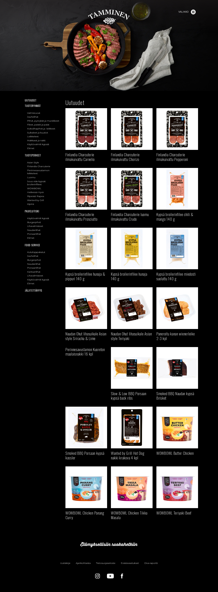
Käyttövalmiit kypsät (38, 144)
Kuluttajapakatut (36, 252)
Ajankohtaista (83, 563)
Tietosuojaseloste (105, 563)
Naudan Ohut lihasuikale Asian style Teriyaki (131, 336)
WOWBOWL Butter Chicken (175, 453)
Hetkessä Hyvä (35, 192)
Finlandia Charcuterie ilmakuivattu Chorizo (125, 157)
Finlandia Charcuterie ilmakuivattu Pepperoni (172, 157)
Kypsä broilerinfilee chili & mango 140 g (174, 216)
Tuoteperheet (33, 155)
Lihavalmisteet (35, 226)
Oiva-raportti (151, 563)
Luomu (31, 177)
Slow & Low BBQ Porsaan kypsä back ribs (128, 396)
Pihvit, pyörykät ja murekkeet (43, 120)
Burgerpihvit (34, 222)
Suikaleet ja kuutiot (37, 132)
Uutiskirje (65, 563)
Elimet (30, 148)
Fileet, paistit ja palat (38, 124)
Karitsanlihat (33, 271)
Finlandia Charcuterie (38, 166)
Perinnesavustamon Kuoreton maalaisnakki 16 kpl (85, 351)
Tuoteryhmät (33, 106)
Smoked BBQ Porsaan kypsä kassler (84, 455)
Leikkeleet (33, 136)
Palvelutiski (32, 211)
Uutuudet (30, 100)
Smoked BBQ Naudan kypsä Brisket (175, 396)
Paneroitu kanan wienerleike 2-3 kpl (175, 336)
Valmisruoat (33, 113)
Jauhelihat (32, 116)
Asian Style (33, 162)
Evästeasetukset (130, 563)
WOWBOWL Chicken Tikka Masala (129, 515)
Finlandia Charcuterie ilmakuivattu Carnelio (80, 157)
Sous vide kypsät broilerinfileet (36, 183)
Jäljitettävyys (33, 290)
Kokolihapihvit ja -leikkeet (41, 128)
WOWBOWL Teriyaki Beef (174, 513)
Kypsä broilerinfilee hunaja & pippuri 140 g (85, 276)
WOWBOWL (34, 188)
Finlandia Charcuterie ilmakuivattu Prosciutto (81, 216)
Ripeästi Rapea (35, 196)
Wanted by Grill (35, 200)
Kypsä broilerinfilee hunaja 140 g (129, 276)
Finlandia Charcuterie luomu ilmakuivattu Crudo (130, 216)
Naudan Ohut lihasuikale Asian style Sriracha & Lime (85, 336)
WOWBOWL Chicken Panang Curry (84, 515)
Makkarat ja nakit (36, 140)
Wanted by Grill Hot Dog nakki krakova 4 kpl (127, 455)
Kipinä (30, 204)
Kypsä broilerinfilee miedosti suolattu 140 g (176, 276)
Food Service (32, 245)
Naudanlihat (33, 230)
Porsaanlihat (34, 233)
